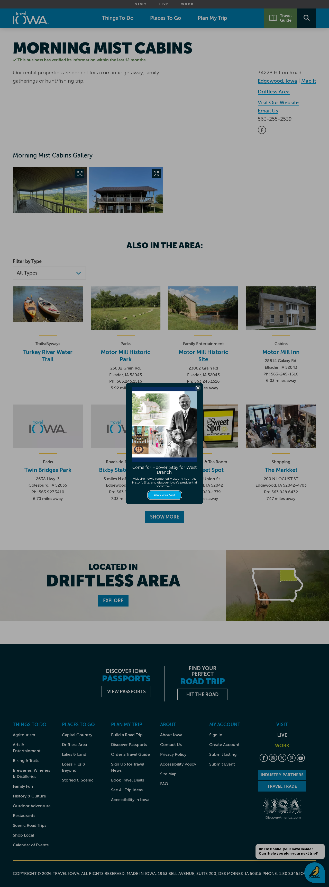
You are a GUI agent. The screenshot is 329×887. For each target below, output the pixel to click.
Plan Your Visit (164, 495)
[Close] (198, 388)
